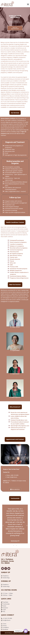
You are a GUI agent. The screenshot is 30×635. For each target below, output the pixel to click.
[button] (28, 4)
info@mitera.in (13, 477)
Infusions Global (21, 633)
